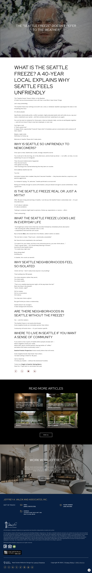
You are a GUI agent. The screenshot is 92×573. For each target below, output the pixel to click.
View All (46, 435)
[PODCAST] (32, 567)
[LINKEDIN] (12, 567)
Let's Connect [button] (46, 478)
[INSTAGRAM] (8, 567)
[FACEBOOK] (5, 567)
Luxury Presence (39, 562)
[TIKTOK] (20, 567)
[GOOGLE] (24, 567)
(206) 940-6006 (67, 506)
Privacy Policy (69, 562)
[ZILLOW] (28, 567)
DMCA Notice (80, 562)
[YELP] (16, 567)
